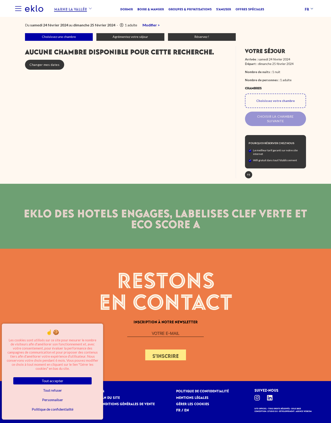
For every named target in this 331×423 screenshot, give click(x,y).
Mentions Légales (192, 397)
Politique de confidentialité (202, 390)
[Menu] (18, 8)
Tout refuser (52, 390)
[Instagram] (258, 397)
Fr (307, 8)
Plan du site (109, 397)
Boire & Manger (150, 8)
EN (186, 409)
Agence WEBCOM (304, 411)
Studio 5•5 (272, 411)
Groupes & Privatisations (190, 8)
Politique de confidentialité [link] (52, 409)
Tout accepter (52, 381)
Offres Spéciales (250, 8)
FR (178, 409)
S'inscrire (165, 355)
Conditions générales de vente (126, 403)
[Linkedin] (271, 397)
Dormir (126, 8)
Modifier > (151, 25)
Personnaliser (52, 400)
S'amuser (223, 8)
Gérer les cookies (192, 403)
